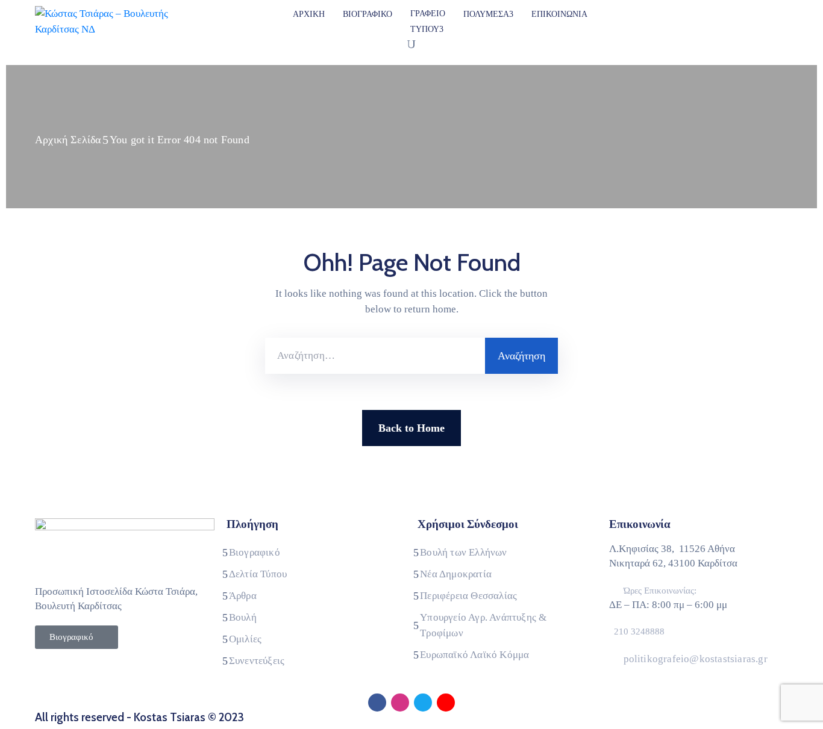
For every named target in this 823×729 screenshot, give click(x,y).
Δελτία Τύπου (258, 574)
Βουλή (243, 617)
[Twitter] (423, 702)
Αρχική (309, 14)
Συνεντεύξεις (256, 660)
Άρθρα (243, 595)
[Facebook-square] (377, 702)
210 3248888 (639, 631)
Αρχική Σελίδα (68, 140)
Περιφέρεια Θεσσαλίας (468, 595)
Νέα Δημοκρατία (456, 574)
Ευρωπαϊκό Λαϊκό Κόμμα (474, 654)
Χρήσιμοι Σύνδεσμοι (468, 524)
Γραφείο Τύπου (427, 21)
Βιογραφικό (367, 14)
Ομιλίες (245, 639)
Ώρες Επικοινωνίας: (660, 590)
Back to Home (411, 428)
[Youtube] (446, 702)
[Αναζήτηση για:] (375, 356)
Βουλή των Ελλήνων (463, 552)
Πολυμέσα (486, 14)
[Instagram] (400, 702)
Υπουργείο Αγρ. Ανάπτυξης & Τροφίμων (483, 625)
